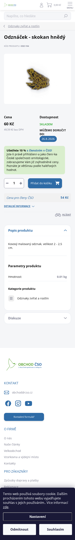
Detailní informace (17, 206)
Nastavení (37, 516)
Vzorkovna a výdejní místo (21, 457)
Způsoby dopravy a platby (21, 480)
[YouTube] (28, 402)
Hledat (66, 16)
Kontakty (10, 463)
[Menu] (70, 5)
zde (5, 507)
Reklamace (11, 487)
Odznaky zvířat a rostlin (33, 298)
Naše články (12, 444)
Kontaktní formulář (24, 416)
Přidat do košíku (41, 183)
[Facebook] (7, 402)
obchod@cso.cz (22, 392)
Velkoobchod (12, 451)
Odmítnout (19, 529)
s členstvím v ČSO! (39, 150)
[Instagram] (17, 402)
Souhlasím (55, 529)
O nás (8, 438)
